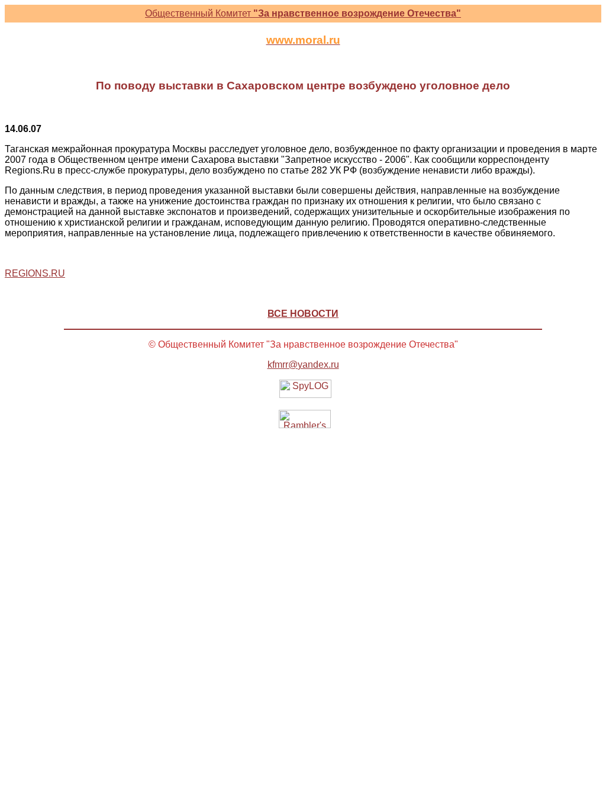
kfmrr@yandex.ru (303, 364)
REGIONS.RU (35, 273)
